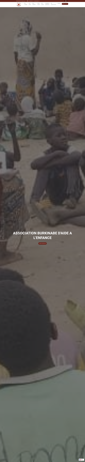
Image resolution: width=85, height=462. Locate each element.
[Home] (19, 4)
